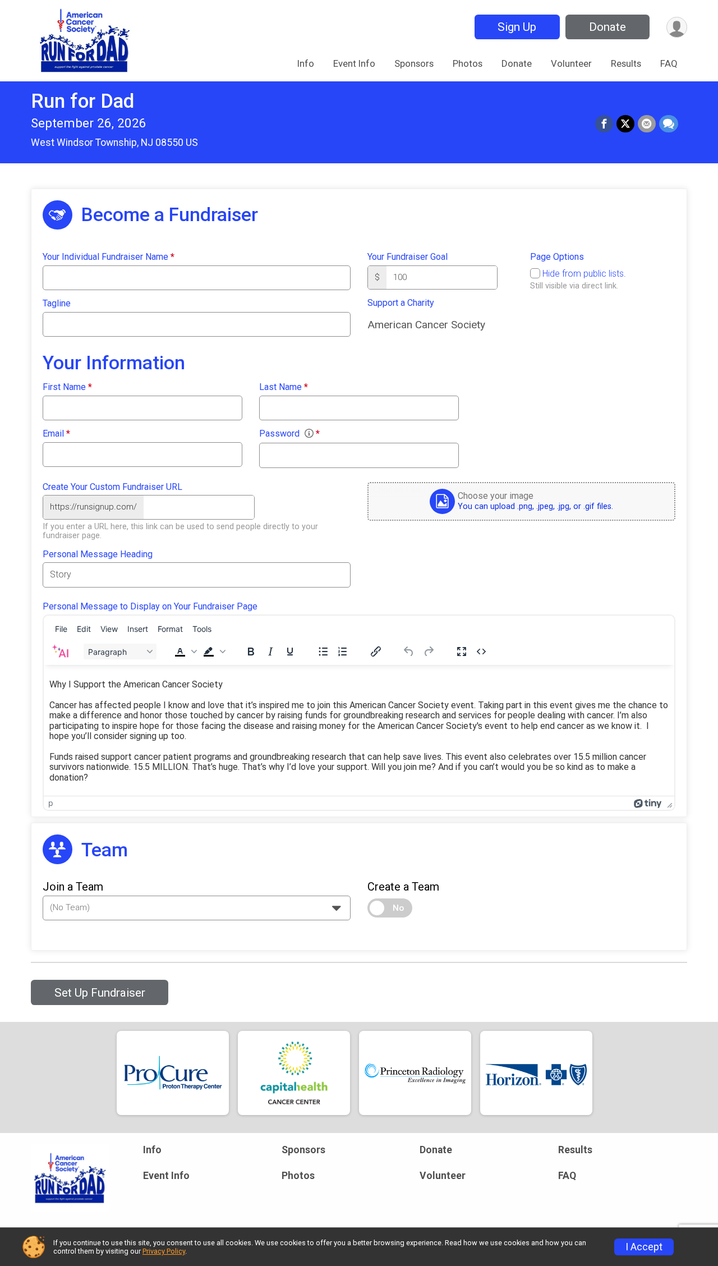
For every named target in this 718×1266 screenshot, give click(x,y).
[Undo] (408, 651)
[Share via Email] (647, 124)
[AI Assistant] (60, 651)
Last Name (283, 387)
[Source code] (481, 651)
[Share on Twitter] (625, 124)
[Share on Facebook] (604, 124)
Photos (467, 63)
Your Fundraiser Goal (407, 257)
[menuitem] (61, 628)
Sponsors (414, 63)
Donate (607, 27)
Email (56, 434)
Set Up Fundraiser (99, 992)
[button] (185, 651)
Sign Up (517, 27)
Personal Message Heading (98, 554)
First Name (67, 387)
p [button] (50, 803)
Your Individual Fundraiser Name (108, 257)
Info (305, 63)
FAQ (669, 63)
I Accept (643, 1247)
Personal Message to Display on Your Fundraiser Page (150, 607)
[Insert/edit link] (375, 651)
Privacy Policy (163, 1251)
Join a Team (73, 886)
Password (289, 434)
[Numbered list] (342, 651)
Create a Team (403, 886)
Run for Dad (82, 101)
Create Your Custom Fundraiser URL (112, 487)
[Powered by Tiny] (648, 803)
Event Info (354, 63)
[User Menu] (676, 27)
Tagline (57, 304)
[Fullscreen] (461, 651)
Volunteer (571, 63)
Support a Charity (400, 303)
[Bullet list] (323, 651)
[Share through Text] (668, 124)
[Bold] (250, 651)
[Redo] (428, 651)
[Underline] (290, 651)
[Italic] (270, 651)
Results (626, 63)
